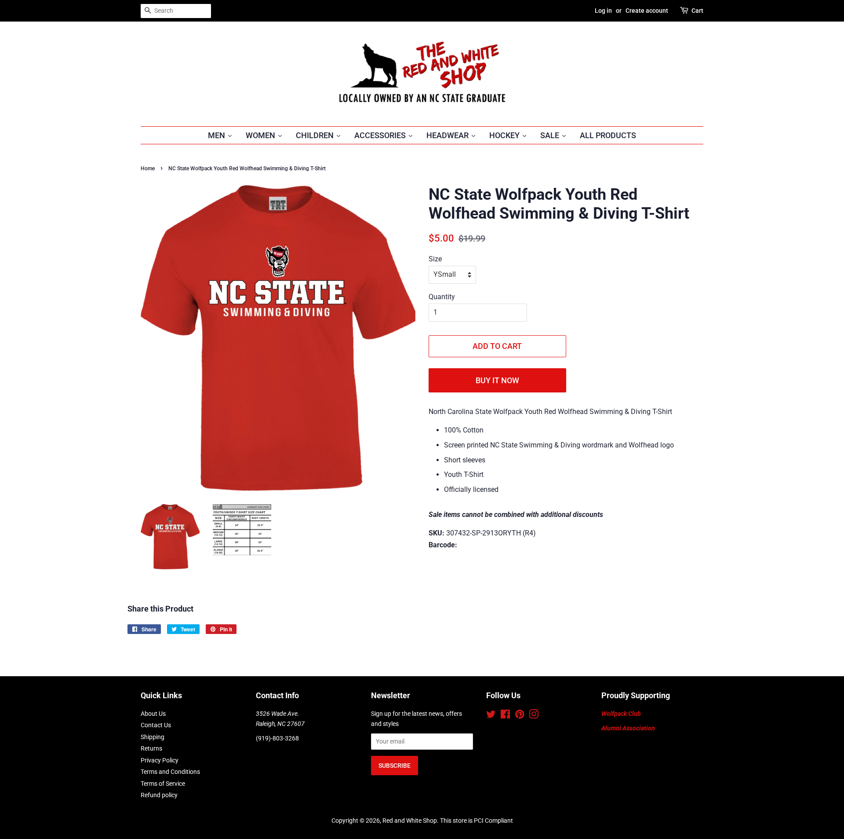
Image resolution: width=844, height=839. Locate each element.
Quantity (442, 297)
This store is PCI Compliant (476, 820)
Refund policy (159, 795)
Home (148, 168)
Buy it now (497, 380)
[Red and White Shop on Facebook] (505, 715)
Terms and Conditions (170, 771)
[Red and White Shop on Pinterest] (519, 715)
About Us (153, 713)
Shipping (152, 736)
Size (435, 259)
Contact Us (156, 725)
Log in (603, 10)
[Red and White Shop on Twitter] (491, 715)
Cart (697, 10)
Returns (151, 748)
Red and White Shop (409, 820)
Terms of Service (163, 783)
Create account (647, 10)
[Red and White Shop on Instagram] (533, 715)
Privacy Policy (159, 760)
